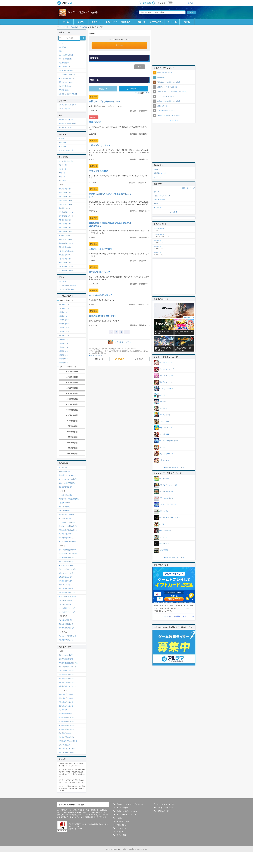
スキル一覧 (62, 180)
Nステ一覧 (62, 177)
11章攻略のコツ (64, 331)
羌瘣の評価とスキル (65, 227)
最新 (183, 188)
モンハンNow (164, 421)
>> (127, 332)
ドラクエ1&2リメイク (167, 498)
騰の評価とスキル (64, 235)
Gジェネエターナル (166, 389)
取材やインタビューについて (127, 811)
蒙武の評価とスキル (65, 239)
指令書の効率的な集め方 (67, 737)
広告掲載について (123, 821)
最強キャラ (96, 22)
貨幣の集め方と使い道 (66, 698)
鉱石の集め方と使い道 (66, 706)
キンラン (157, 192)
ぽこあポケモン (164, 479)
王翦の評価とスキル (65, 200)
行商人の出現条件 (64, 745)
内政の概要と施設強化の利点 (68, 663)
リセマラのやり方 (64, 109)
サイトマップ (121, 828)
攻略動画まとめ (64, 90)
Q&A (60, 51)
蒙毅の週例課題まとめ (66, 624)
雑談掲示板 (62, 47)
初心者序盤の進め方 (65, 86)
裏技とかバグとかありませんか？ (105, 101)
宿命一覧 (141, 22)
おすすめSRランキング (66, 600)
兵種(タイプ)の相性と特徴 (67, 569)
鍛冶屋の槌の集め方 (65, 714)
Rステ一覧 (62, 173)
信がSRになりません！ (101, 145)
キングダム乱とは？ (65, 467)
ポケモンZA (163, 511)
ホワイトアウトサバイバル (168, 441)
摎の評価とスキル (64, 208)
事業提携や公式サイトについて (128, 814)
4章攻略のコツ (63, 359)
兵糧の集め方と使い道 (66, 702)
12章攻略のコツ (64, 327)
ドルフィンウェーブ (166, 369)
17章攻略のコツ (64, 308)
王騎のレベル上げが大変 (100, 249)
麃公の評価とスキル (65, 247)
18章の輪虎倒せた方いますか (103, 316)
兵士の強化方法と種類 (66, 565)
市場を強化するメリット (67, 674)
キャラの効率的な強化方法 (67, 550)
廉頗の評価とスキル (65, 189)
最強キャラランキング (66, 119)
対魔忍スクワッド (165, 382)
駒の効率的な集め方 (65, 733)
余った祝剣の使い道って (100, 295)
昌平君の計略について (99, 272)
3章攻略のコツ (63, 363)
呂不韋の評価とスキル (66, 266)
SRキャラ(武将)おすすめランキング (169, 115)
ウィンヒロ (163, 408)
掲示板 (187, 22)
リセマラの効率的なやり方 (166, 110)
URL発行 (121, 359)
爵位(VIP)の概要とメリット (67, 666)
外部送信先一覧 (163, 811)
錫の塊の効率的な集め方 (67, 729)
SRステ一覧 (62, 169)
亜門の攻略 (62, 146)
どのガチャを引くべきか (67, 289)
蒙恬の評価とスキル (65, 192)
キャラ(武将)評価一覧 (66, 70)
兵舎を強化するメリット (67, 682)
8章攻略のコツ (63, 343)
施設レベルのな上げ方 (66, 655)
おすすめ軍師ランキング (67, 608)
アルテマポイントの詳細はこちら (174, 616)
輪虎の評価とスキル (65, 196)
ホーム (66, 22)
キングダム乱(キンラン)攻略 (83, 12)
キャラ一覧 (172, 22)
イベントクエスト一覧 (66, 150)
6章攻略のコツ (63, 351)
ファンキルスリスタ (166, 376)
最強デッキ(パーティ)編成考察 (167, 87)
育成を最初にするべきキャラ (68, 475)
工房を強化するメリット (67, 670)
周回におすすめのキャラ (67, 538)
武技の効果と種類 (64, 506)
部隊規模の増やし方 (65, 581)
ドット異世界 (164, 434)
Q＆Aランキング (133, 89)
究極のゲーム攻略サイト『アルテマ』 (130, 804)
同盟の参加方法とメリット (67, 640)
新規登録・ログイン (160, 173)
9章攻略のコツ (63, 339)
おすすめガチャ (156, 22)
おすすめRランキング (66, 604)
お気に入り (141, 359)
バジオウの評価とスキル (67, 251)
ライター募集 (121, 835)
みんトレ (162, 395)
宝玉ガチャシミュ (64, 281)
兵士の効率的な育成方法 (67, 78)
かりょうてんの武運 (98, 171)
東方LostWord (164, 460)
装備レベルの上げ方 (65, 584)
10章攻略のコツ (64, 335)
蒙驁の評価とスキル (65, 220)
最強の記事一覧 (162, 106)
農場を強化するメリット (67, 678)
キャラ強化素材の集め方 (67, 557)
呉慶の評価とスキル (65, 262)
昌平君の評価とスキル (66, 216)
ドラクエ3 (163, 537)
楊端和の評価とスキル (66, 243)
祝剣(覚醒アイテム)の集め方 (68, 741)
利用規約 (120, 818)
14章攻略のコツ (64, 320)
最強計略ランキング (65, 127)
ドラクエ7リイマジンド (167, 504)
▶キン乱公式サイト (95, 355)
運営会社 (120, 832)
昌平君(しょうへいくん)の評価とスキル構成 (171, 91)
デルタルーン (164, 544)
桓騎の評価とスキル (65, 231)
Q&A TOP (157, 169)
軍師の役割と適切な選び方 (67, 596)
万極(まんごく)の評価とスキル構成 (168, 82)
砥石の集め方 (63, 710)
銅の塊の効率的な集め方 (67, 725)
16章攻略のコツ (64, 312)
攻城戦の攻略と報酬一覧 (67, 514)
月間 (148, 93)
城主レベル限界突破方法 (67, 483)
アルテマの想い (122, 808)
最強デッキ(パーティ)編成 (67, 123)
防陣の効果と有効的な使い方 (68, 530)
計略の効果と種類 (64, 510)
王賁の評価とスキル (65, 204)
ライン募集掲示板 (64, 66)
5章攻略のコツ (63, 355)
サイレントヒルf (165, 531)
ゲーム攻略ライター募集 (166, 804)
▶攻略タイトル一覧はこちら (174, 467)
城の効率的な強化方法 (66, 659)
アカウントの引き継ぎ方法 (67, 636)
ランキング (191, 188)
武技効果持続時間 (159, 199)
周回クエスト (126, 22)
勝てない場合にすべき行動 (67, 541)
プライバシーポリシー (165, 808)
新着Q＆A (103, 89)
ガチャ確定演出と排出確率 (67, 285)
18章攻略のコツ (64, 304)
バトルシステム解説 (65, 495)
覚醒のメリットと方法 (66, 573)
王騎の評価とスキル (65, 259)
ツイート (100, 359)
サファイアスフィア (166, 363)
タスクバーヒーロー (166, 492)
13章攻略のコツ (64, 324)
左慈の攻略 (62, 142)
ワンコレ (162, 447)
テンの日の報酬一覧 (65, 620)
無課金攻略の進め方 (65, 487)
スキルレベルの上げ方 (66, 561)
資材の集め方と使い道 (66, 694)
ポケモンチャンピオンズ (168, 485)
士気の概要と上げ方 (65, 577)
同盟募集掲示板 (64, 63)
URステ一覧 (63, 165)
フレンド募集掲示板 (65, 59)
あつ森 (161, 524)
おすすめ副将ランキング (67, 612)
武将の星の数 (95, 122)
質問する (119, 45)
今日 (137, 93)
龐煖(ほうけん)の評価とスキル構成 (168, 101)
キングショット (164, 415)
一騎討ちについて (64, 503)
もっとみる (173, 212)
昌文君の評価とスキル (66, 270)
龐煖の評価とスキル (65, 223)
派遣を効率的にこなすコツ (67, 752)
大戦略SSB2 (163, 550)
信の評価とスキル (64, 255)
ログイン (191, 3)
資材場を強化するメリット (67, 686)
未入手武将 (157, 207)
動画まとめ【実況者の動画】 (68, 94)
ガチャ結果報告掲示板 (66, 55)
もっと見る (174, 120)
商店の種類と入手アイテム (67, 748)
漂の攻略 (61, 138)
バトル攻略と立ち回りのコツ (68, 74)
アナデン (162, 402)
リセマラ (81, 22)
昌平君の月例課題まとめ (67, 628)
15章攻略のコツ (64, 316)
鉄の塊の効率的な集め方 (67, 721)
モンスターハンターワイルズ (169, 518)
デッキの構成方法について (67, 592)
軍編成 (156, 203)
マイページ (157, 177)
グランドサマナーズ (166, 454)
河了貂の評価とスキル (66, 212)
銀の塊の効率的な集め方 (67, 717)
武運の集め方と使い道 (66, 588)
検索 (139, 67)
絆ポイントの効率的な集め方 (68, 526)
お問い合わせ (121, 825)
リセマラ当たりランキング (67, 105)
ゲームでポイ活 (145, 3)
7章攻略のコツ (63, 347)
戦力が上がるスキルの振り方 (68, 553)
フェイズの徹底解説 (65, 518)
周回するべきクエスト (66, 82)
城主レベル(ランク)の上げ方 (68, 479)
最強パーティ (111, 22)
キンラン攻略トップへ (121, 342)
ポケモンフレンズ (165, 428)
